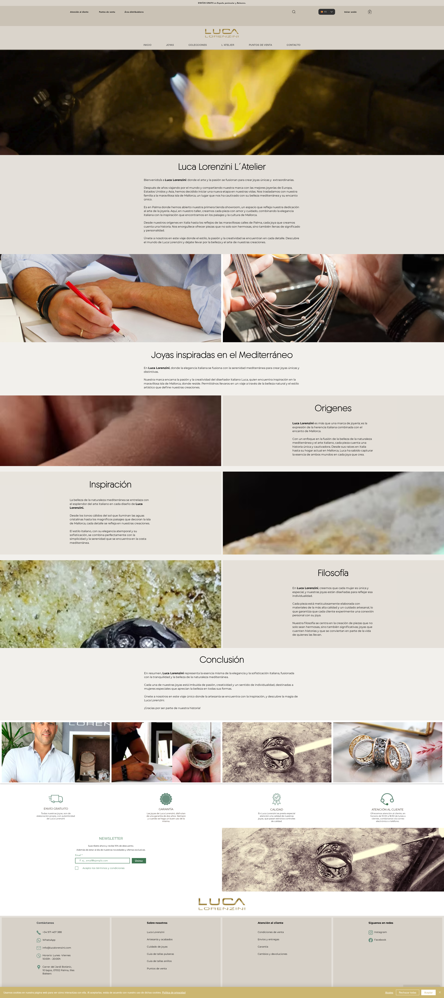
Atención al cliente (79, 11)
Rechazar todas (407, 992)
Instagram (380, 932)
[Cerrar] (440, 992)
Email (78, 855)
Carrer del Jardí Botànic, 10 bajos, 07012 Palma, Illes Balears (58, 970)
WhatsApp (48, 939)
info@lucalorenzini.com (56, 947)
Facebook (380, 939)
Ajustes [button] (389, 992)
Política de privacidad (174, 992)
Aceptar (428, 992)
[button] (370, 12)
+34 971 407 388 (52, 932)
